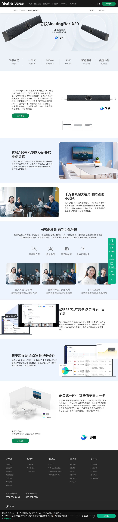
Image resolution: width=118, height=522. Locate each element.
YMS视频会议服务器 (55, 471)
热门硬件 (30, 459)
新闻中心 (9, 471)
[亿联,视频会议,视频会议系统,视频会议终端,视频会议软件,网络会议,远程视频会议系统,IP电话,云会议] (13, 3)
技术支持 (94, 464)
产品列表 (22, 10)
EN (95, 4)
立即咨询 (20, 116)
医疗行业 (73, 482)
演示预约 (109, 4)
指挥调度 (73, 471)
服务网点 (94, 475)
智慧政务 (73, 464)
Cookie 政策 (7, 518)
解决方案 (73, 459)
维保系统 (94, 471)
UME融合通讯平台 (54, 468)
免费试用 (73, 4)
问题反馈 (94, 468)
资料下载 (101, 10)
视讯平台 (51, 459)
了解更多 (20, 441)
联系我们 (9, 478)
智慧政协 (73, 468)
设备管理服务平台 (54, 475)
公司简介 (9, 464)
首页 (14, 10)
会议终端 (30, 464)
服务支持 (94, 459)
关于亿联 (9, 459)
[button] (115, 98)
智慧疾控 (73, 475)
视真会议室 (73, 478)
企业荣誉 (9, 468)
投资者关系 (9, 475)
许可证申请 (94, 478)
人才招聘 (9, 482)
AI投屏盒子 (31, 468)
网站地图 (9, 485)
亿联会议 (51, 464)
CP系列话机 (31, 471)
